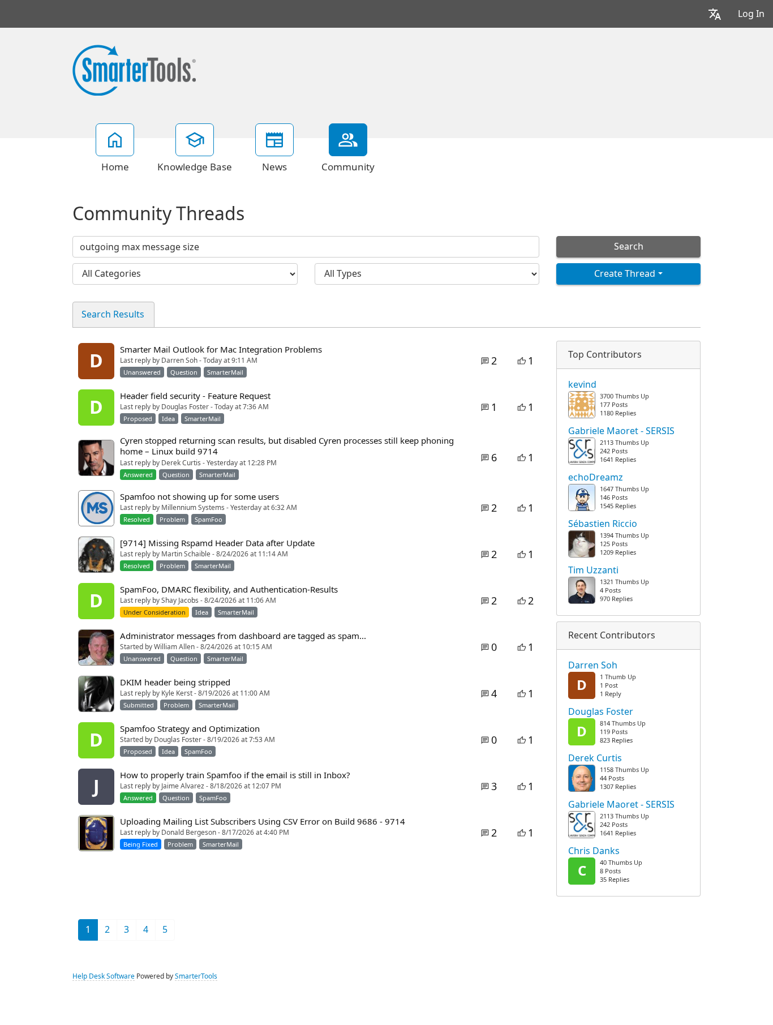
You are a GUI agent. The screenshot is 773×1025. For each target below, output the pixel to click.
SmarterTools (196, 976)
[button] (714, 14)
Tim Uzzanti (593, 570)
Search (628, 246)
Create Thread (624, 273)
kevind (582, 384)
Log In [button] (751, 13)
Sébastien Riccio (602, 524)
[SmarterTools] (134, 69)
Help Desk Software (103, 976)
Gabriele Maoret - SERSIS (621, 431)
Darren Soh (592, 665)
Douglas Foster (600, 712)
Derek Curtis (595, 758)
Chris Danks (594, 851)
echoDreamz (595, 477)
